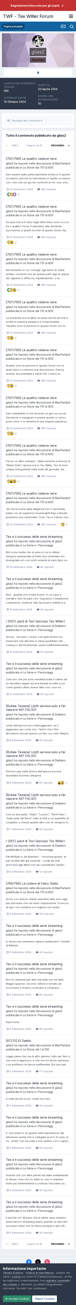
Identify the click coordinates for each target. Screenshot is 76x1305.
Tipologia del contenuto (25, 120)
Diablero (60, 625)
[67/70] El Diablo (18, 1041)
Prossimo (57, 145)
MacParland (62, 163)
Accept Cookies (18, 1298)
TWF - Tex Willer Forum (28, 16)
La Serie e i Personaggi (38, 545)
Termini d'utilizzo (13, 1272)
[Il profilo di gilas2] (38, 72)
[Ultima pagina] (69, 146)
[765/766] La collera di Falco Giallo (32, 883)
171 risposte (45, 1071)
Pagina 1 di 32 (35, 145)
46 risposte (46, 567)
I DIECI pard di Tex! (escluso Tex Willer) (35, 621)
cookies (16, 1276)
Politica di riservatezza (40, 1272)
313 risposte (46, 913)
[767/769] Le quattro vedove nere (31, 159)
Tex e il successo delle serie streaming (34, 537)
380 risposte (48, 189)
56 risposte (45, 740)
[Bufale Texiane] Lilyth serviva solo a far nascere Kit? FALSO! (36, 708)
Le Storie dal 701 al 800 (38, 167)
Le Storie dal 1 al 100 (36, 1049)
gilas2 (9, 163)
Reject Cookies (44, 1298)
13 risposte (46, 651)
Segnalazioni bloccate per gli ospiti (35, 5)
